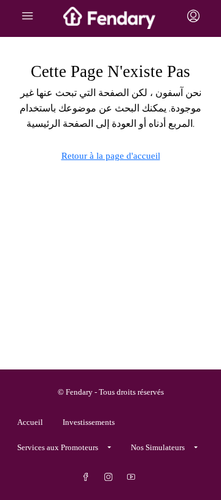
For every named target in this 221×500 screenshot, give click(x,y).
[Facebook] (88, 477)
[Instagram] (110, 477)
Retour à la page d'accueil (110, 156)
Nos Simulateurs (158, 447)
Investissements (89, 422)
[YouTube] (133, 477)
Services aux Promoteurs (57, 447)
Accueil (30, 422)
